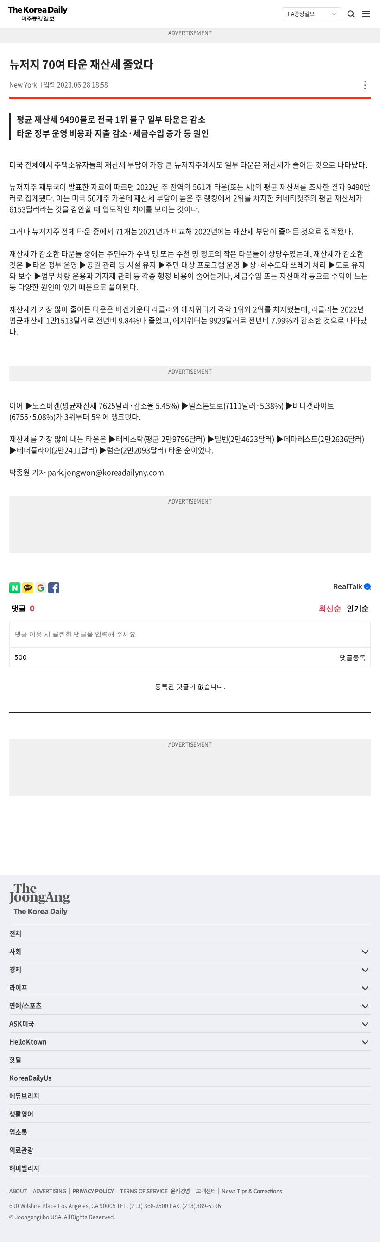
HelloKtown (28, 1041)
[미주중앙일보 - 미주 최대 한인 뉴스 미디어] (38, 13)
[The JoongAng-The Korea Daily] (39, 899)
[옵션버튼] (365, 85)
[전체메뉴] (366, 13)
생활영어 (21, 1113)
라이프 (18, 987)
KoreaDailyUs (30, 1077)
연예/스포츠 (25, 1005)
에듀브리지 (24, 1095)
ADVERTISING (49, 1191)
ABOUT (18, 1191)
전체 (15, 933)
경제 (15, 969)
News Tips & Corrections (252, 1191)
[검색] (351, 13)
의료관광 (21, 1149)
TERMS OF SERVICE (144, 1191)
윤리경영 (180, 1191)
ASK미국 (21, 1023)
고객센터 (205, 1191)
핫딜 (15, 1059)
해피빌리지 (24, 1168)
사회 (15, 951)
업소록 (18, 1131)
